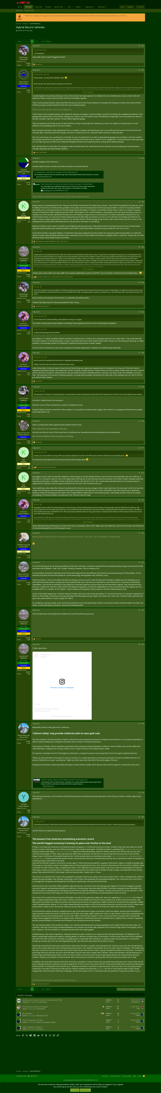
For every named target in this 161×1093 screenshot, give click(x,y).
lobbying (100, 968)
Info (69, 7)
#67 (143, 312)
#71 (143, 448)
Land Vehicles (43, 1002)
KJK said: (36, 251)
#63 (143, 158)
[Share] (139, 46)
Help (134, 1076)
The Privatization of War (33, 1020)
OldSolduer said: (39, 357)
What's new (58, 7)
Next (48, 41)
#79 (143, 793)
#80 (143, 817)
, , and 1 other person (51, 241)
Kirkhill (20, 30)
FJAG (138, 1008)
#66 (143, 282)
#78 (143, 724)
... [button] (40, 41)
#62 (143, 70)
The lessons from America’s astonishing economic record (53, 980)
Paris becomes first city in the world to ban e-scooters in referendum (67, 184)
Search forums (29, 10)
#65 (143, 247)
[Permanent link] (68, 429)
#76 (143, 610)
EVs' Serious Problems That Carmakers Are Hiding (53, 436)
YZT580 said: (38, 821)
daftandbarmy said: (40, 74)
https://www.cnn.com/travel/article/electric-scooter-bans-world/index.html (60, 197)
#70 (143, 421)
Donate (48, 7)
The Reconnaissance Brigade (35, 1006)
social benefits (126, 897)
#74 (143, 533)
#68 (143, 353)
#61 (143, 46)
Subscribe (38, 7)
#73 (143, 500)
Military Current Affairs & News (45, 1022)
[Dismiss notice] (143, 16)
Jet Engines (27, 1013)
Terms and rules (115, 1076)
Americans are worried (63, 851)
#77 (143, 644)
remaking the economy (133, 849)
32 (43, 41)
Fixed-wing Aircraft (41, 1016)
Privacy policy (126, 1076)
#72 (143, 473)
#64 (143, 202)
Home (20, 7)
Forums (28, 7)
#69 (143, 387)
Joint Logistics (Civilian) (32, 1027)
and (41, 152)
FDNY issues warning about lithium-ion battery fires (51, 109)
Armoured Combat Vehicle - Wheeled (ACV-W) (42, 1000)
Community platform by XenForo (80, 1080)
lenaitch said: (38, 391)
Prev (20, 41)
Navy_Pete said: (39, 316)
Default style (22, 1076)
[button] (64, 7)
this (43, 338)
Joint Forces (39, 1029)
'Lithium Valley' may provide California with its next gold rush (64, 780)
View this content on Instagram (62, 716)
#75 (143, 562)
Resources (89, 7)
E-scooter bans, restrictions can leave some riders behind (55, 172)
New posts (19, 10)
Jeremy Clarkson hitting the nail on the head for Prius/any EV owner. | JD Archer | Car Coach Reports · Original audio (76, 537)
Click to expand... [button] (88, 92)
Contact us (105, 1076)
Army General (40, 1009)
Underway (26, 1002)
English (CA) (33, 1076)
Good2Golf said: (39, 50)
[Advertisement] (41, 36)
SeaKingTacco (135, 1002)
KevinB (25, 1009)
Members (101, 7)
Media (78, 7)
